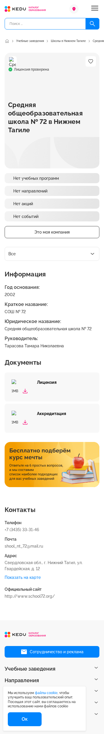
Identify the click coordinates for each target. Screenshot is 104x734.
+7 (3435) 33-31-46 (22, 529)
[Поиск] (92, 24)
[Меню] (94, 8)
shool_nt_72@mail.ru (24, 546)
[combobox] (52, 254)
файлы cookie (46, 693)
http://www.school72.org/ (30, 596)
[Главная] (7, 41)
